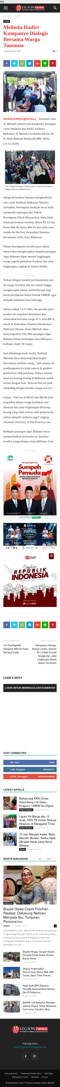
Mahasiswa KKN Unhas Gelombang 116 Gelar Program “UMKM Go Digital (36, 802)
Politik (17, 16)
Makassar (8, 903)
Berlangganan (46, 776)
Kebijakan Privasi (20, 1077)
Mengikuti (48, 769)
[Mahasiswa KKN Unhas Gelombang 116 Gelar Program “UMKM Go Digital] (10, 803)
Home (45, 1077)
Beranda (7, 16)
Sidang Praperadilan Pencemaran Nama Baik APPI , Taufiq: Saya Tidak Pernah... (39, 972)
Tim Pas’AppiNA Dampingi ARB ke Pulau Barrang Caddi (15, 649)
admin (6, 925)
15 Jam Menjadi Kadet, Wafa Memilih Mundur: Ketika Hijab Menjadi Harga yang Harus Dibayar (37, 839)
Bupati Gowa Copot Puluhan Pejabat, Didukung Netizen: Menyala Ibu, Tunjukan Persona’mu (25, 915)
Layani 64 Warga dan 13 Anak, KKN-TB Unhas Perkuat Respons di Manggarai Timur (37, 820)
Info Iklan (49, 1073)
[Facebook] (25, 1056)
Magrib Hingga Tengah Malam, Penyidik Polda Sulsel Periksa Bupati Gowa (39, 955)
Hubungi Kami (11, 1073)
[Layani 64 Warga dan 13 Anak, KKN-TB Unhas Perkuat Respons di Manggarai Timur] (10, 821)
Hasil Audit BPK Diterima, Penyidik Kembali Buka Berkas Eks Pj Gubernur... (39, 989)
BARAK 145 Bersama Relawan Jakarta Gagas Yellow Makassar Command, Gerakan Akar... (39, 1006)
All (39, 859)
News (22, 849)
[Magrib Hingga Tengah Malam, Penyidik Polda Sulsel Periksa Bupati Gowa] (11, 956)
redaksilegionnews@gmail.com (30, 1047)
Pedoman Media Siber (31, 1073)
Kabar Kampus (26, 810)
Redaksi (35, 1077)
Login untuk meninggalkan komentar (30, 687)
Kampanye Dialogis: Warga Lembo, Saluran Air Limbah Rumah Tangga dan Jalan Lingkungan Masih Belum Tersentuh (44, 654)
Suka (51, 762)
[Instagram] (34, 1056)
